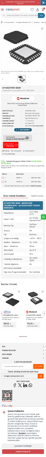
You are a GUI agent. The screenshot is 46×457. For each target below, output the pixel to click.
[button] (2, 2)
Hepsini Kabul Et (23, 451)
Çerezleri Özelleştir (23, 446)
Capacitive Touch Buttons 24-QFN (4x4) (10, 318)
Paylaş (6, 151)
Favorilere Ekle (9, 154)
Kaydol (40, 366)
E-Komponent (9, 22)
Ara (41, 15)
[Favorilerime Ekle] (19, 291)
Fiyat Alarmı (29, 151)
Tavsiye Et (17, 151)
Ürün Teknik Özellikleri (14, 196)
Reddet (22, 433)
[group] (23, 47)
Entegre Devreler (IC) (23, 22)
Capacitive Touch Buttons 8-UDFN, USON (34, 318)
